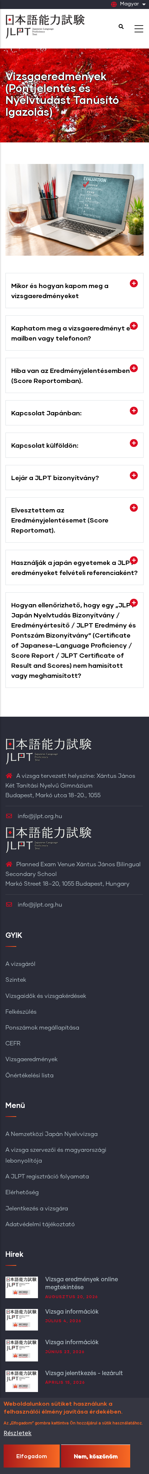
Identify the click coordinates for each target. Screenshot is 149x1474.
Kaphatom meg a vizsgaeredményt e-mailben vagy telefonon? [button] (72, 333)
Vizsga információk (72, 1312)
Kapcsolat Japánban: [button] (46, 413)
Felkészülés (21, 1012)
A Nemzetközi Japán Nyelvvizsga (51, 1134)
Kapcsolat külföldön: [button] (44, 445)
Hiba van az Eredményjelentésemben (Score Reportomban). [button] (70, 375)
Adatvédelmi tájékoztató (40, 1224)
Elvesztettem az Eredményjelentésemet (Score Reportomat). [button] (59, 520)
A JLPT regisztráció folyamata (47, 1176)
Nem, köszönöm (96, 1456)
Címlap (16, 117)
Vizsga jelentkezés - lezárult (84, 1373)
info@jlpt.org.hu (39, 816)
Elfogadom (31, 1456)
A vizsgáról (20, 964)
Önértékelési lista (29, 1075)
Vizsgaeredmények (31, 1059)
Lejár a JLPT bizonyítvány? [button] (55, 478)
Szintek (15, 980)
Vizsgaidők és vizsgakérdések (45, 996)
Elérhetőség (22, 1192)
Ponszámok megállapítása (42, 1028)
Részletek (17, 1433)
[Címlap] (45, 26)
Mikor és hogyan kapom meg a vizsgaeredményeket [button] (59, 291)
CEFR (13, 1043)
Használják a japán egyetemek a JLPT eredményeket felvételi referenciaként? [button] (74, 567)
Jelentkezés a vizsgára (36, 1208)
